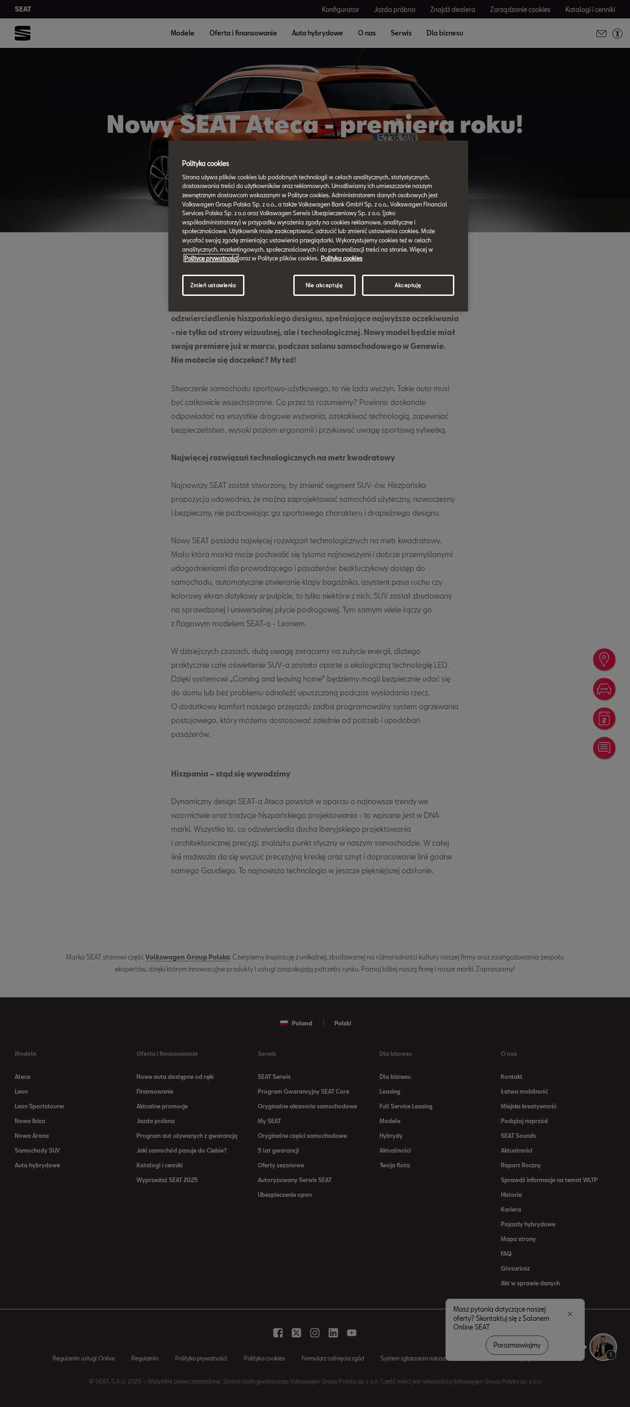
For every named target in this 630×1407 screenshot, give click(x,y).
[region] (318, 226)
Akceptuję (408, 285)
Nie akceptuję (324, 285)
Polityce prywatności (211, 258)
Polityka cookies (342, 258)
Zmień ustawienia (213, 285)
